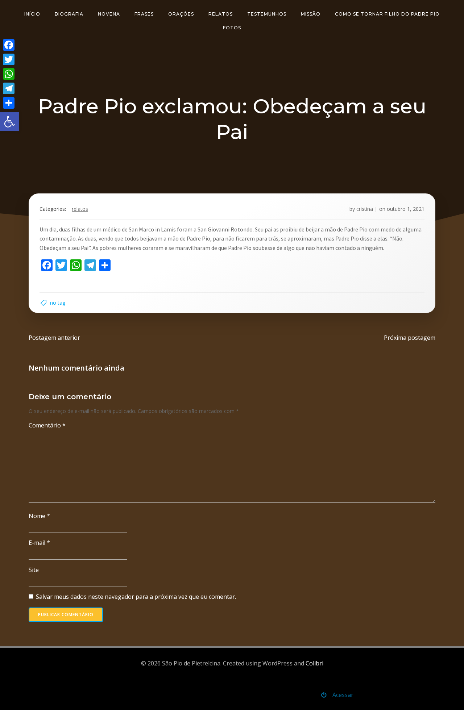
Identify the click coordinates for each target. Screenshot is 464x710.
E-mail (39, 543)
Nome (39, 516)
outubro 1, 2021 (405, 208)
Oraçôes (181, 14)
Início (32, 14)
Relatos (220, 14)
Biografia (69, 14)
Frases (144, 14)
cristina (364, 208)
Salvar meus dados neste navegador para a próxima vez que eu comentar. (136, 597)
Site (34, 570)
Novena (109, 14)
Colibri (314, 663)
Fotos (232, 27)
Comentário (47, 425)
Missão (310, 14)
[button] (9, 121)
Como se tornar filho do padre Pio (387, 14)
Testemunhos (266, 14)
